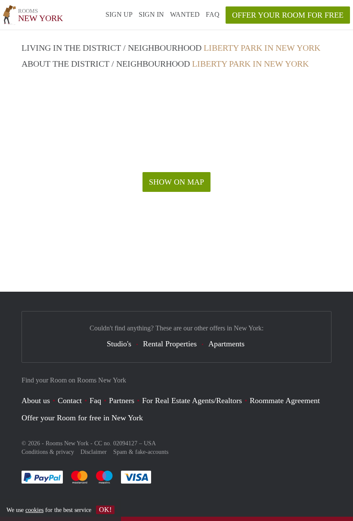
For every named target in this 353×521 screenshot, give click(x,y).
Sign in (151, 14)
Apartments (226, 343)
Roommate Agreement (285, 400)
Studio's (119, 343)
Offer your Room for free (288, 15)
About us (36, 400)
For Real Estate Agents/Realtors (192, 400)
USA (150, 443)
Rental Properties (170, 343)
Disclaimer (94, 452)
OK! (105, 509)
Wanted (185, 14)
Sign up (119, 14)
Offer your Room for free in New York (82, 417)
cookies (34, 510)
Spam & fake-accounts (140, 452)
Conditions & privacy (48, 452)
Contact (70, 400)
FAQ (213, 14)
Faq (95, 400)
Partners (121, 400)
